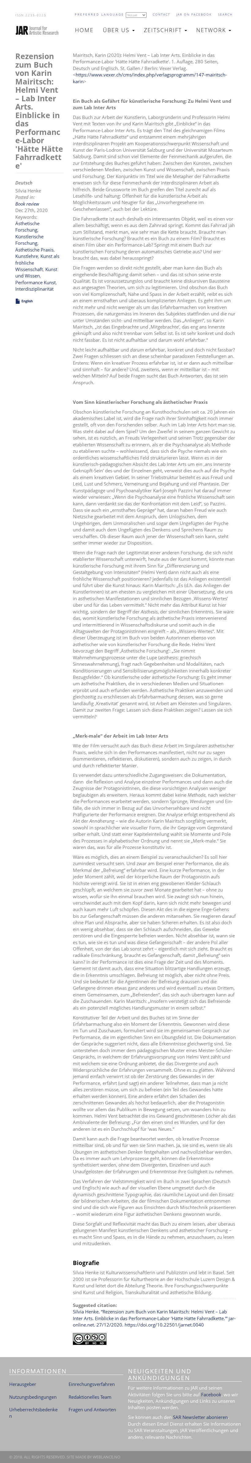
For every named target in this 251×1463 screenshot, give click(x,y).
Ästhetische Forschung (27, 226)
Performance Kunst (35, 282)
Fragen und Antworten (92, 1409)
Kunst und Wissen (36, 272)
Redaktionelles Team (90, 1397)
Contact (161, 14)
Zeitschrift (164, 30)
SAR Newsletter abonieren (200, 1417)
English (27, 301)
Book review (27, 204)
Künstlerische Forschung (29, 239)
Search (225, 14)
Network (212, 30)
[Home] (39, 30)
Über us (117, 30)
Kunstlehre (26, 256)
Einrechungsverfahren (92, 1384)
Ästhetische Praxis (34, 250)
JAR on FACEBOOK (194, 14)
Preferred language (99, 14)
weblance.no (106, 1457)
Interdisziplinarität (34, 289)
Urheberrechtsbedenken (33, 1412)
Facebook (211, 1394)
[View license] (154, 1339)
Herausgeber (22, 1384)
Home (84, 30)
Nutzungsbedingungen (33, 1397)
